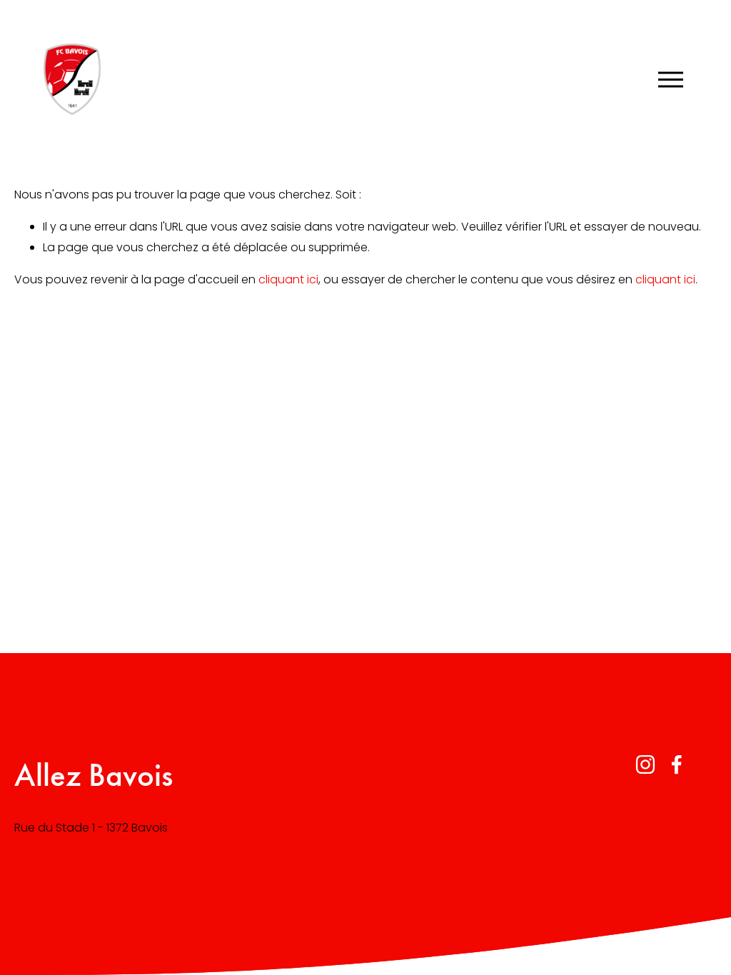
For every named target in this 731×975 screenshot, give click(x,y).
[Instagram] (645, 764)
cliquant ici (288, 279)
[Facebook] (677, 764)
